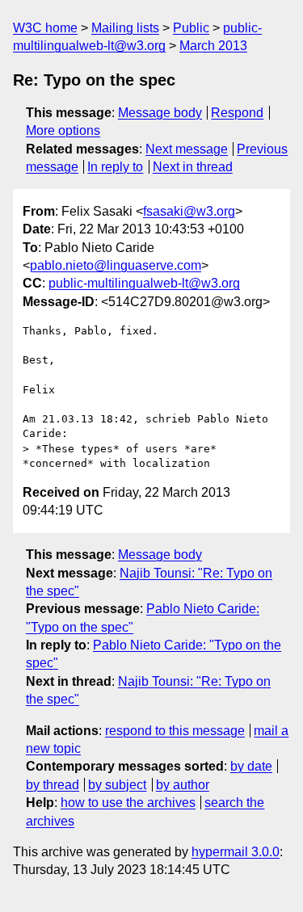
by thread (52, 785)
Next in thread (193, 167)
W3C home (45, 28)
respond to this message (175, 731)
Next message (186, 149)
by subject (117, 785)
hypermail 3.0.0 (235, 852)
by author (182, 785)
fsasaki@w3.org (189, 211)
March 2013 (213, 46)
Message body (160, 113)
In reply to (115, 167)
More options (63, 130)
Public (191, 28)
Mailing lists (125, 28)
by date (251, 766)
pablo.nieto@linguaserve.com (115, 265)
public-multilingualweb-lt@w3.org (144, 283)
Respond (237, 113)
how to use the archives (128, 802)
